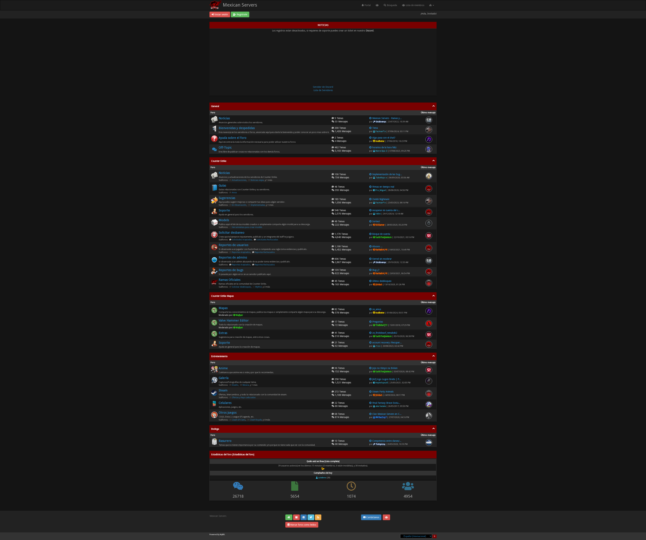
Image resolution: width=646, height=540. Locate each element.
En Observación (239, 205)
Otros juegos (228, 412)
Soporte (224, 210)
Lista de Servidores (323, 90)
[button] (432, 5)
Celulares (225, 403)
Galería (223, 378)
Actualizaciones (239, 180)
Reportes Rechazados (265, 252)
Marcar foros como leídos (303, 524)
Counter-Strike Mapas (222, 296)
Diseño (235, 385)
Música (246, 385)
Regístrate (241, 14)
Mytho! (258, 287)
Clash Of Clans (238, 420)
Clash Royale (256, 420)
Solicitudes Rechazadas (267, 239)
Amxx (234, 192)
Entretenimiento (219, 356)
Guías (222, 185)
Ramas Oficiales (229, 280)
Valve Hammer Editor (234, 320)
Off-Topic (225, 147)
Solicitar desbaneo (231, 232)
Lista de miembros (414, 5)
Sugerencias (227, 198)
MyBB (222, 534)
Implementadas (258, 205)
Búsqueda (391, 5)
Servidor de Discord (323, 87)
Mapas (223, 308)
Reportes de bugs (231, 270)
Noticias (224, 118)
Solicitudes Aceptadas (242, 239)
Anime (223, 368)
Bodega (215, 429)
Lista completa (332, 461)
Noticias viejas (257, 180)
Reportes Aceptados (241, 252)
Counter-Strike (218, 161)
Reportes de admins (233, 257)
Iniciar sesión (221, 14)
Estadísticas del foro (243, 454)
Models (224, 220)
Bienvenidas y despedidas (237, 128)
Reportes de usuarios (233, 245)
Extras (223, 333)
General (215, 106)
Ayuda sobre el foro (232, 137)
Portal (367, 5)
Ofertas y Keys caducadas (244, 397)
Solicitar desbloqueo (241, 287)
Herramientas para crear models (247, 227)
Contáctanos (372, 517)
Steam (223, 390)
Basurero (225, 441)
